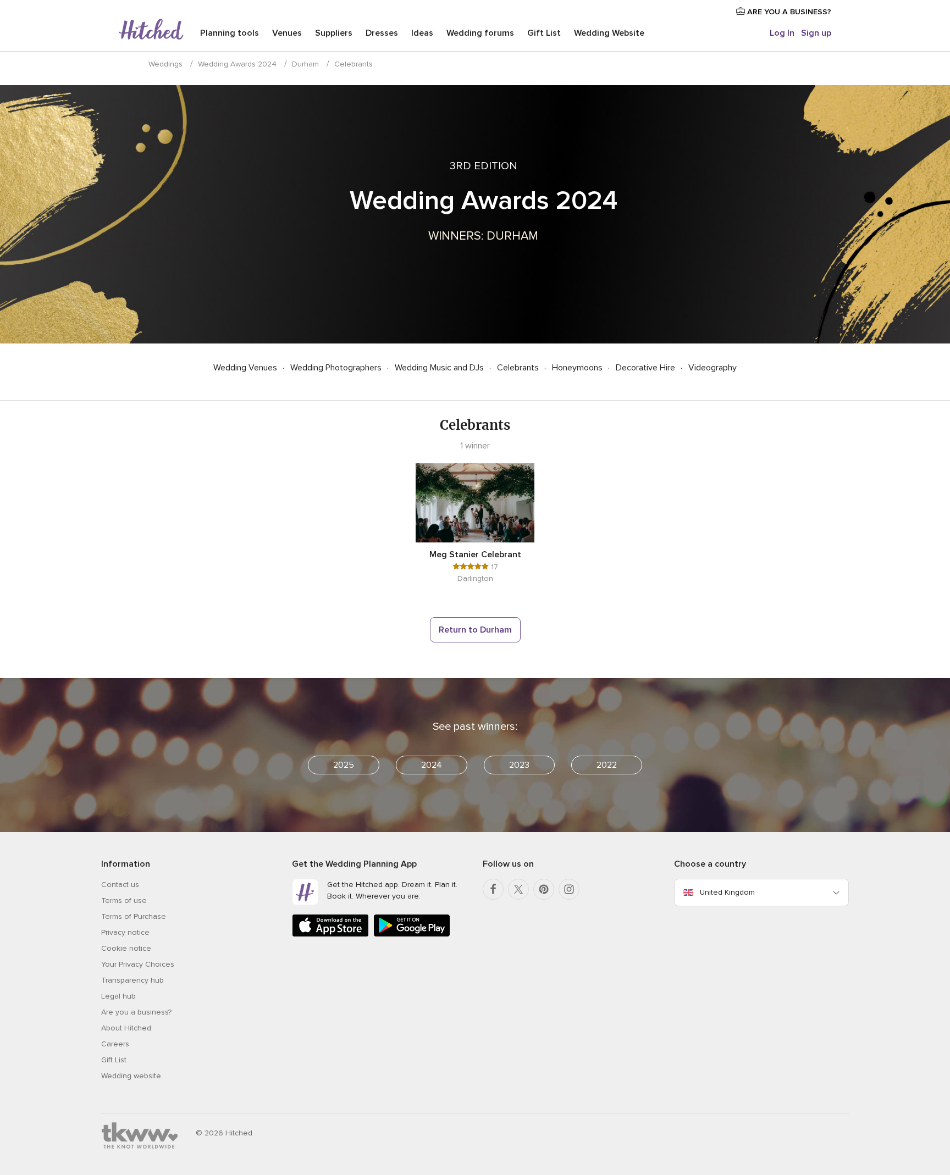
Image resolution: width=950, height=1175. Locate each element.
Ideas (422, 32)
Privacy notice (125, 932)
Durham (305, 64)
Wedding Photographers (337, 367)
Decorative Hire (646, 367)
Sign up (816, 32)
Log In (782, 32)
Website (609, 32)
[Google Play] (411, 934)
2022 (606, 765)
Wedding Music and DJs (440, 367)
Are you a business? (136, 1012)
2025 (343, 765)
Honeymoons (578, 367)
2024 (431, 765)
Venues (287, 32)
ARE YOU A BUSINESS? (788, 11)
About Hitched (126, 1028)
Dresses (382, 32)
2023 (519, 765)
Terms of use (124, 900)
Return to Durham (475, 629)
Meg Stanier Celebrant (475, 554)
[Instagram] (569, 889)
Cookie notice (126, 948)
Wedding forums (480, 32)
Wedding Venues (246, 367)
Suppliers (333, 32)
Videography (712, 367)
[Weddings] (151, 30)
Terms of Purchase (133, 916)
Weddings (165, 64)
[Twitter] (518, 889)
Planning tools (229, 32)
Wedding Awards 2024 (237, 64)
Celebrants (519, 367)
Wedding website (131, 1075)
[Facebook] (493, 889)
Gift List (544, 32)
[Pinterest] (543, 889)
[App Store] (330, 934)
